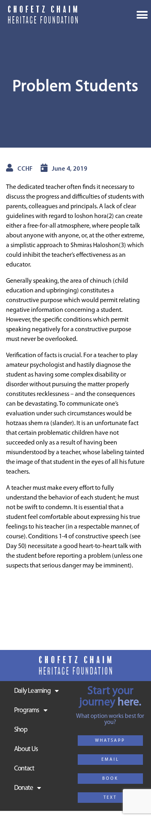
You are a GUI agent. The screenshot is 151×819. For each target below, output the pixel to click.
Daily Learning (32, 691)
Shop (20, 729)
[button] (110, 740)
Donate (23, 788)
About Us (26, 749)
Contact (24, 768)
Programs (26, 710)
